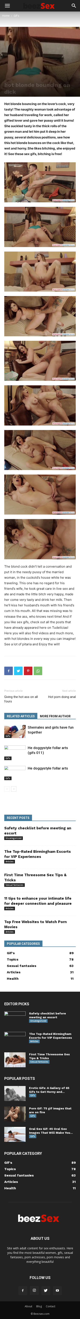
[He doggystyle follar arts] (15, 773)
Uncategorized (14, 838)
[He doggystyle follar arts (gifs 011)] (15, 752)
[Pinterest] (28, 671)
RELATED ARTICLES (21, 716)
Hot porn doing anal (62, 697)
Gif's (16, 15)
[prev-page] (7, 789)
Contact (50, 1306)
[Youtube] (57, 1290)
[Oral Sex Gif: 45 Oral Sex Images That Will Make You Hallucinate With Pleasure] (15, 1134)
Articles (10, 861)
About (28, 1306)
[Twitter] (18, 671)
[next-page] (13, 789)
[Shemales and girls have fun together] (15, 731)
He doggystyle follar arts (48, 768)
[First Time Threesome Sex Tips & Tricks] (15, 1059)
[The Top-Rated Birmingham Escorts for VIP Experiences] (15, 1039)
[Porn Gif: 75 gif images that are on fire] (15, 1113)
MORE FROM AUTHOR (55, 716)
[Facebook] (8, 671)
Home (6, 15)
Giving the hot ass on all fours (21, 699)
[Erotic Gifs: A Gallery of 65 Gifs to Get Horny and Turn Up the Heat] (15, 1093)
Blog (39, 1306)
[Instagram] (34, 1290)
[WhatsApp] (38, 671)
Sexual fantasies (14, 884)
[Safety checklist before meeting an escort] (15, 1018)
